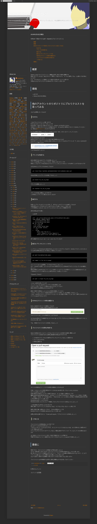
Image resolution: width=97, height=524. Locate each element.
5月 (13, 202)
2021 (12, 172)
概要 (35, 42)
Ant (12, 123)
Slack (15, 139)
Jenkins (18, 102)
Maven (11, 111)
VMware (18, 118)
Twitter (12, 87)
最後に (35, 61)
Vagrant (25, 123)
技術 (37, 465)
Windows (13, 100)
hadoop (23, 130)
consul (22, 139)
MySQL (13, 112)
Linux (12, 98)
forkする (38, 48)
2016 (12, 183)
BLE (10, 117)
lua (20, 134)
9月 (13, 193)
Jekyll (11, 127)
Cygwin (11, 120)
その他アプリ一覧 (15, 347)
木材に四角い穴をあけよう (17, 323)
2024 (12, 166)
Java (22, 100)
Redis (13, 114)
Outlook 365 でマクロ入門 (18, 240)
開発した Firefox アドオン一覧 (18, 339)
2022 (12, 170)
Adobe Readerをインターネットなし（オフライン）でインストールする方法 (19, 290)
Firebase (17, 136)
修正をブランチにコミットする (44, 53)
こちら (18, 86)
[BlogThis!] (49, 463)
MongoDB (24, 111)
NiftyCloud (15, 108)
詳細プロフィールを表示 (15, 89)
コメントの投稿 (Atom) (38, 507)
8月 (13, 195)
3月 (13, 206)
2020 (12, 174)
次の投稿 (33, 505)
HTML (20, 132)
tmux (24, 124)
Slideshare (13, 345)
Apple (11, 136)
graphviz (16, 134)
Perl (20, 123)
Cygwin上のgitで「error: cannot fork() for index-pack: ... (19, 267)
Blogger (15, 117)
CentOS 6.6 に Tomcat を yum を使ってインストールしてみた (19, 237)
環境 (35, 43)
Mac (18, 114)
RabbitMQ (22, 120)
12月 (13, 187)
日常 (20, 98)
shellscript (12, 106)
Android (21, 109)
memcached (15, 142)
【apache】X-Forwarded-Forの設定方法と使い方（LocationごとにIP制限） (18, 303)
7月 (13, 198)
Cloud (16, 123)
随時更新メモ (23, 121)
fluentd (13, 124)
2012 (12, 279)
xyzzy (12, 129)
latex (10, 142)
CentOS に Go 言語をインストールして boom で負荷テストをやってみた (19, 213)
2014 (12, 275)
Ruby (14, 105)
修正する (38, 51)
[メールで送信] (48, 463)
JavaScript (23, 126)
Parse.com (15, 127)
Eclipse (11, 109)
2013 (12, 277)
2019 (12, 176)
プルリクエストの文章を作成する (45, 57)
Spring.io (12, 115)
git (35, 465)
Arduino (18, 130)
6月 (13, 200)
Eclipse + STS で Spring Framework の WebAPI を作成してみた (19, 244)
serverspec (12, 132)
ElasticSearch (12, 126)
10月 (13, 191)
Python (23, 114)
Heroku (25, 132)
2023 (12, 168)
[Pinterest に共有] (53, 463)
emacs (25, 102)
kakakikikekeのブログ (29, 14)
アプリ (25, 112)
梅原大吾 (17, 145)
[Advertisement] (18, 51)
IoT (11, 133)
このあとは (39, 59)
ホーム (59, 505)
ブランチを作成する (41, 50)
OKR (16, 120)
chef (23, 108)
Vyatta (18, 139)
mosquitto (21, 142)
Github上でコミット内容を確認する (45, 55)
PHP (17, 111)
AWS (17, 115)
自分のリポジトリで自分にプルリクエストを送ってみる (48, 45)
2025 (12, 164)
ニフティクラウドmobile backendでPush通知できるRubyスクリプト (19, 262)
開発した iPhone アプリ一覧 (17, 336)
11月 (13, 189)
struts (17, 132)
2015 (12, 185)
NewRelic (16, 133)
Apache (19, 112)
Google (18, 126)
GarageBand (23, 136)
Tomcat (20, 127)
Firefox (23, 115)
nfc (24, 142)
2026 (12, 162)
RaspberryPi (23, 103)
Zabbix (11, 102)
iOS (24, 118)
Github (12, 343)
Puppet (11, 139)
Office (21, 133)
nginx (18, 124)
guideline (23, 129)
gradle (12, 134)
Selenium (12, 121)
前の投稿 (85, 505)
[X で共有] (50, 463)
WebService (23, 106)
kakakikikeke (37, 463)
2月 (13, 270)
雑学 (12, 153)
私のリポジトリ (41, 128)
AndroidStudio (12, 130)
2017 (12, 181)
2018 (12, 179)
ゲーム (14, 103)
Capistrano (22, 117)
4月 (13, 204)
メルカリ (12, 145)
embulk (25, 133)
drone (26, 139)
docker (25, 127)
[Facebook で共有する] (51, 463)
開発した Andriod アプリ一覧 (18, 338)
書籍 (17, 129)
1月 (13, 272)
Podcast (18, 80)
